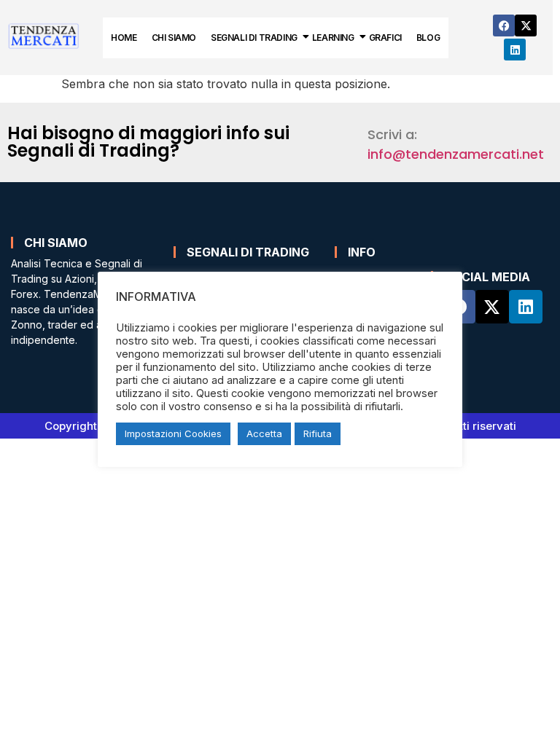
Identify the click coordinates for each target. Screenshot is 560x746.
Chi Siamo (56, 242)
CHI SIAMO (174, 37)
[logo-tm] (43, 35)
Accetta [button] (264, 433)
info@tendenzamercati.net (456, 154)
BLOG (428, 37)
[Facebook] (504, 25)
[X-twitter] (526, 25)
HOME (123, 37)
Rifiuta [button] (317, 433)
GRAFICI (385, 37)
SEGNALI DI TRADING (254, 37)
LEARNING (333, 37)
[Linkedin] (515, 49)
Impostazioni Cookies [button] (173, 433)
